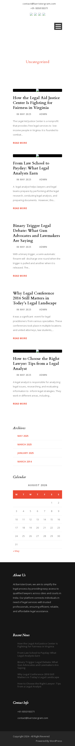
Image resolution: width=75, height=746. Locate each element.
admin (43, 114)
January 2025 (25, 453)
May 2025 (22, 435)
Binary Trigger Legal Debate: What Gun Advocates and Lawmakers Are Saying (36, 233)
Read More (20, 142)
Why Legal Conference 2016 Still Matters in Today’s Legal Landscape (35, 298)
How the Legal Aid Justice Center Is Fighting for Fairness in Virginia (36, 103)
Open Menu (58, 26)
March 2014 (24, 461)
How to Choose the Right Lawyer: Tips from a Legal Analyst (36, 363)
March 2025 (24, 444)
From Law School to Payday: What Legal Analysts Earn (31, 168)
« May (16, 551)
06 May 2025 (24, 114)
